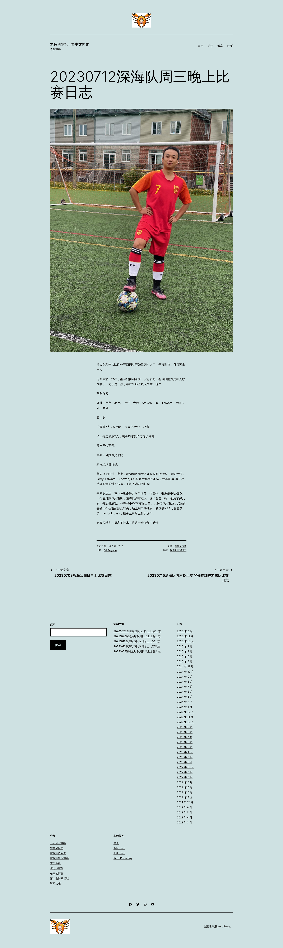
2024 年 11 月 (185, 666)
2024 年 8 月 (185, 681)
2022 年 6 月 (184, 787)
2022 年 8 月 (184, 777)
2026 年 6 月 (184, 631)
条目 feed (119, 848)
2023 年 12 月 (185, 711)
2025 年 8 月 (184, 651)
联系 (230, 46)
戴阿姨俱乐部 (58, 853)
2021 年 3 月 (184, 822)
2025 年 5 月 (184, 661)
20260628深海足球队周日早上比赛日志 (137, 631)
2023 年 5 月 (184, 747)
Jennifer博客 (58, 843)
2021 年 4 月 (184, 817)
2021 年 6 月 (184, 807)
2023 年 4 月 (185, 752)
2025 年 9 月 (184, 646)
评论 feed (119, 853)
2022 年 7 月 (184, 782)
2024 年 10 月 (185, 671)
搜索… (54, 624)
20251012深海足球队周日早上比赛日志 (136, 646)
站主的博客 (56, 873)
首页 (201, 46)
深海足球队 (180, 546)
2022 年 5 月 (184, 792)
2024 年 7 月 (184, 686)
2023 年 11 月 (185, 716)
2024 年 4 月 (185, 701)
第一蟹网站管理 (59, 878)
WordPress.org (122, 858)
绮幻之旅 (55, 883)
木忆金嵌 (55, 863)
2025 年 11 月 (185, 636)
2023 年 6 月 (184, 742)
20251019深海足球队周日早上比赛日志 (136, 641)
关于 (210, 46)
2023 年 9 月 (184, 726)
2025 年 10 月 (185, 641)
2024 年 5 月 (185, 696)
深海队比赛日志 (178, 550)
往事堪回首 (56, 848)
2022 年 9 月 (184, 772)
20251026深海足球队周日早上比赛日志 (137, 636)
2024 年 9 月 (185, 676)
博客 (220, 46)
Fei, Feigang (110, 550)
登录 (116, 843)
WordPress (223, 926)
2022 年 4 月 (185, 797)
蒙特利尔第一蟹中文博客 (69, 44)
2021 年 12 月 (185, 802)
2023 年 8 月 (184, 731)
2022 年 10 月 (185, 767)
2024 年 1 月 (184, 706)
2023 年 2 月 (184, 757)
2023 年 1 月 (184, 762)
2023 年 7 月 (184, 736)
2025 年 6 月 (184, 656)
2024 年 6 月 (185, 691)
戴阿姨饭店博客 (59, 858)
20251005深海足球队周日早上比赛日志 (137, 651)
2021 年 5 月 (184, 812)
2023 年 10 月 (185, 721)
